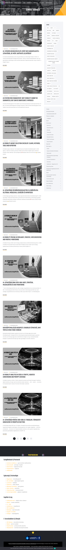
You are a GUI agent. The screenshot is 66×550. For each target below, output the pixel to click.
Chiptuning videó (10, 490)
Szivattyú (49, 161)
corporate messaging (55, 35)
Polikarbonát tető (11, 500)
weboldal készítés (55, 96)
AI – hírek (9, 504)
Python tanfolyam (50, 139)
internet (55, 43)
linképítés (49, 70)
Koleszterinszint (50, 127)
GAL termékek (10, 480)
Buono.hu (49, 125)
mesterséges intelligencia (51, 73)
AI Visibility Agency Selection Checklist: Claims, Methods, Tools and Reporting (21, 144)
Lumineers (9, 482)
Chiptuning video (49, 3)
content (48, 35)
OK (54, 548)
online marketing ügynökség (52, 81)
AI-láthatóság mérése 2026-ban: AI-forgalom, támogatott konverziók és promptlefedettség (22, 421)
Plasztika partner (50, 137)
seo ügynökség (49, 91)
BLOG (24, 3)
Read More (5, 65)
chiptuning (54, 33)
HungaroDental (10, 468)
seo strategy (56, 88)
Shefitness (9, 484)
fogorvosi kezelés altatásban (52, 150)
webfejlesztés (56, 94)
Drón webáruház (58, 9)
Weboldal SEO (10, 527)
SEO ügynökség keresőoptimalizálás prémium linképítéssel (22, 543)
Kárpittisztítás (10, 525)
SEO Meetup (9, 522)
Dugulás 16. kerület (11, 511)
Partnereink (29, 3)
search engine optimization (52, 86)
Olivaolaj (48, 130)
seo (59, 86)
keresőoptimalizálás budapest (52, 59)
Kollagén (9, 513)
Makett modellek (50, 9)
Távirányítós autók (41, 9)
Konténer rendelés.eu (51, 159)
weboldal (48, 96)
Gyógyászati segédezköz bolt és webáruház (7, 9)
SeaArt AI (48, 83)
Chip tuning (2, 14)
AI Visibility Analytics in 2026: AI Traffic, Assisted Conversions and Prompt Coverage (19, 375)
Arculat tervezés (50, 134)
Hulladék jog (9, 506)
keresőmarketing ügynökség (52, 51)
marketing (54, 70)
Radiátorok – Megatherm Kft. (52, 164)
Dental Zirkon (10, 466)
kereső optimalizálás (51, 56)
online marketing (50, 76)
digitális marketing (56, 38)
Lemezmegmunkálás (11, 492)
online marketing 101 (50, 78)
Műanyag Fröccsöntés (12, 486)
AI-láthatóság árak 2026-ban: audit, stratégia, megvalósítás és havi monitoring (18, 283)
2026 (48, 28)
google (56, 41)
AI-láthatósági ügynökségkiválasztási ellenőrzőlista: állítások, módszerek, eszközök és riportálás (20, 191)
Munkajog (9, 509)
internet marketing (50, 46)
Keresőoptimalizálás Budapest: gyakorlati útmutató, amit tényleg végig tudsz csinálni (22, 329)
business (48, 33)
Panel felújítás (50, 141)
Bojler (19, 9)
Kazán (48, 148)
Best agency (41, 3)
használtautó (49, 43)
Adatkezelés (9, 470)
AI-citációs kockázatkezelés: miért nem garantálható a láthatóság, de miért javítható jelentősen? (21, 52)
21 (27, 438)
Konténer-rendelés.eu (12, 463)
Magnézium (9, 479)
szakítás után (49, 94)
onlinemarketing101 (14, 49)
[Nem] (64, 548)
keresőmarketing (50, 48)
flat (53, 41)
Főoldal (47, 109)
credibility (49, 38)
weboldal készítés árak (51, 99)
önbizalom (49, 101)
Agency (51, 28)
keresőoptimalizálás (50, 53)
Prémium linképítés (17, 3)
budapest (57, 30)
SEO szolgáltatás (10, 508)
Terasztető (49, 132)
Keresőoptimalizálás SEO (51, 113)
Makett (8, 524)
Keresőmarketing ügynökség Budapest (52, 156)
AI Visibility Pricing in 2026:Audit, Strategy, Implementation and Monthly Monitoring (22, 238)
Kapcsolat (35, 3)
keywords (48, 65)
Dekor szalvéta (10, 488)
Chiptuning (8, 14)
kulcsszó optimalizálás (51, 68)
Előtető (8, 502)
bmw (53, 30)
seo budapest (49, 88)
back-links (49, 30)
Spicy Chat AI (56, 91)
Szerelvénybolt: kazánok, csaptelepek (29, 9)
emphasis (48, 41)
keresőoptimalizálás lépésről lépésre (53, 62)
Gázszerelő (49, 153)
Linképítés (49, 118)
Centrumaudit (10, 464)
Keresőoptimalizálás (8, 3)
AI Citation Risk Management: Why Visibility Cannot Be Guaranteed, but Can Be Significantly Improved (20, 99)
